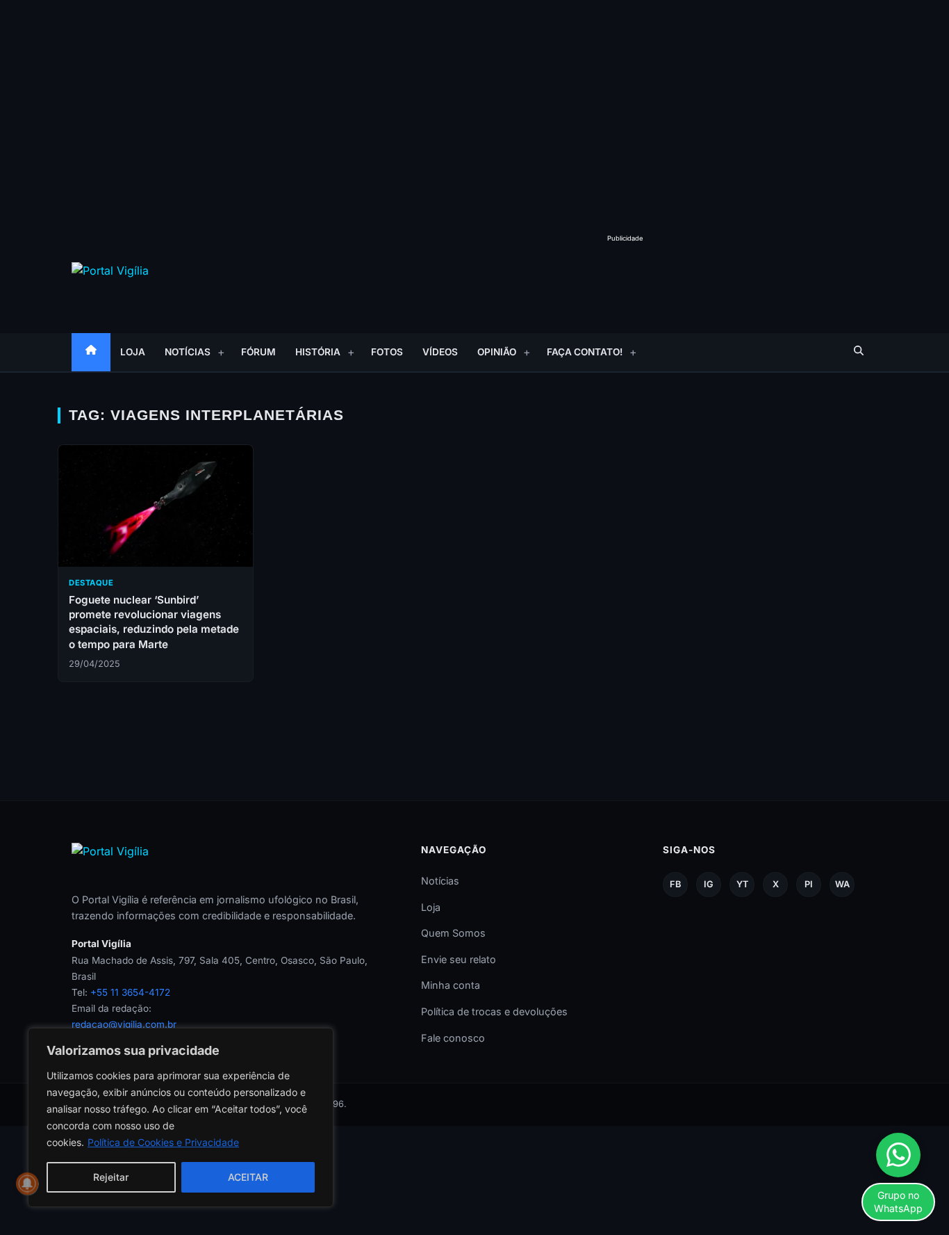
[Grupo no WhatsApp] (898, 1155)
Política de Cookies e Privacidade (163, 1142)
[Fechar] (319, 1039)
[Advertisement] (474, 104)
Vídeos (440, 351)
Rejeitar (111, 1177)
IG (708, 884)
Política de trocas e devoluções (494, 1011)
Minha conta (450, 985)
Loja (132, 351)
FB (675, 884)
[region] (180, 1117)
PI (808, 884)
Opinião (496, 351)
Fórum (258, 351)
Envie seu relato (458, 959)
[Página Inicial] (91, 352)
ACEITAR (248, 1177)
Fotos (387, 351)
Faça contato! (584, 351)
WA (842, 884)
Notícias (188, 351)
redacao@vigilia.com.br (124, 1024)
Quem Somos (453, 933)
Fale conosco (453, 1038)
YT (742, 884)
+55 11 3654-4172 (130, 992)
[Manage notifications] (27, 1183)
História (317, 351)
